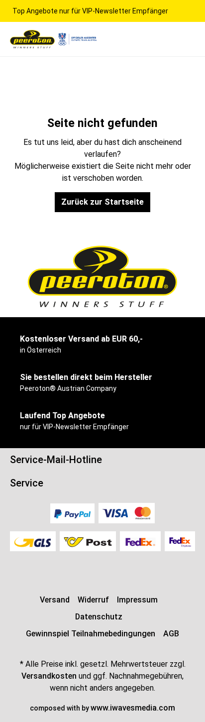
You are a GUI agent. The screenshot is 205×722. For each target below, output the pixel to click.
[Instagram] (102, 567)
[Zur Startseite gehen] (32, 39)
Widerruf (93, 599)
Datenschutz (98, 616)
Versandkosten (49, 676)
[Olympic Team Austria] (77, 38)
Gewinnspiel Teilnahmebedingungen (90, 633)
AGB (171, 633)
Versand (55, 599)
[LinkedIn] (107, 567)
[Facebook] (97, 567)
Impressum (137, 599)
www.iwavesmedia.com (133, 708)
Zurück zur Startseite (102, 202)
